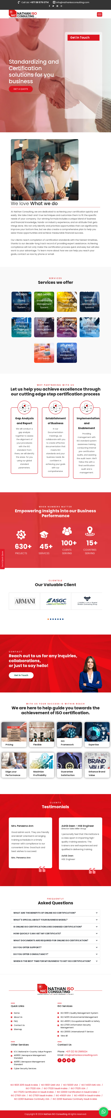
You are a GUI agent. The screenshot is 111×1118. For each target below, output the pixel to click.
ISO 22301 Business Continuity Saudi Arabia (75, 1099)
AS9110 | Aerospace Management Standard (29, 1063)
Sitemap (18, 1029)
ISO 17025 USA (78, 1088)
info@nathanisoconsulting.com (72, 2)
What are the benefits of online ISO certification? (44, 912)
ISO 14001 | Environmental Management (79, 1017)
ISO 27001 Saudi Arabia (41, 1095)
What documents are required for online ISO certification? (50, 940)
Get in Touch (21, 675)
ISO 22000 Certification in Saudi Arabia (77, 1092)
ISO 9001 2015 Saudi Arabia (24, 1085)
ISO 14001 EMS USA (91, 1085)
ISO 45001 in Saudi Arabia (87, 1095)
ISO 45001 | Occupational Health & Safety (80, 1021)
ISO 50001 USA (70, 1085)
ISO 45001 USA (63, 1095)
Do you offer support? (27, 947)
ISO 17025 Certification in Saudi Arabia (34, 1092)
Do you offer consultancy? (30, 954)
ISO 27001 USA (18, 1095)
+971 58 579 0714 (39, 2)
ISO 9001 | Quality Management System (79, 1013)
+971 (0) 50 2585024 (76, 1051)
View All (64, 1035)
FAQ (16, 1021)
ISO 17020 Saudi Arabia (55, 1088)
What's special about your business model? (40, 919)
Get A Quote (21, 89)
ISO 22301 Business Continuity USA (31, 1099)
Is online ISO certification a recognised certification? (47, 926)
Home (17, 1013)
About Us (18, 1017)
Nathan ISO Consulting (55, 1114)
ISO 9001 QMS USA (50, 1085)
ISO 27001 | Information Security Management (76, 1026)
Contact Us (19, 1025)
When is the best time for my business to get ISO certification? (52, 961)
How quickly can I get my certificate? (37, 933)
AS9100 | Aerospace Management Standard (30, 1056)
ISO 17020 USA (33, 1088)
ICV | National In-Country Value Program (33, 1051)
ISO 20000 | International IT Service (77, 1031)
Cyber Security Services (25, 1068)
